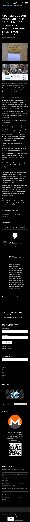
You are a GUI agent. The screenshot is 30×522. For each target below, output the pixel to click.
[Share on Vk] (19, 227)
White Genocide (11, 37)
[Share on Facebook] (4, 227)
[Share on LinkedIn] (13, 227)
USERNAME (5, 328)
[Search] (21, 3)
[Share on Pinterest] (10, 227)
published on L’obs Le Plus (13, 153)
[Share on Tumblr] (16, 227)
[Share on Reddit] (22, 227)
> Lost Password (7, 348)
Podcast (4, 367)
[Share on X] (7, 227)
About (3, 372)
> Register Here (6, 346)
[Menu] (25, 3)
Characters (5, 370)
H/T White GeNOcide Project (10, 210)
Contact (4, 375)
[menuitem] (21, 3)
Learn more (19, 518)
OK (11, 518)
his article (4, 150)
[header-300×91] (12, 3)
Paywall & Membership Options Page (13, 313)
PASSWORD (5, 335)
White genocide (14, 203)
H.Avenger (5, 216)
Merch (3, 378)
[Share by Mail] (26, 227)
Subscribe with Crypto (13, 317)
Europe (4, 37)
